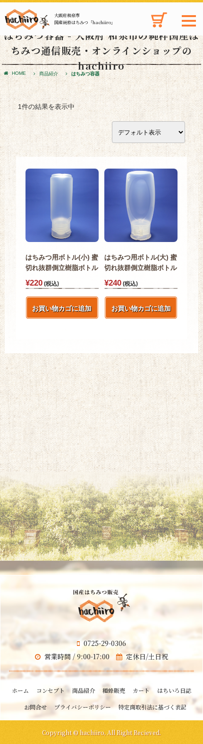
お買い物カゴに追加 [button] (62, 308)
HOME (19, 73)
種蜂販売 (113, 690)
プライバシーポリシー (82, 707)
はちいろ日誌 (174, 690)
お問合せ (35, 707)
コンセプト (50, 690)
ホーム (20, 690)
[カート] (158, 26)
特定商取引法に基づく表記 (152, 707)
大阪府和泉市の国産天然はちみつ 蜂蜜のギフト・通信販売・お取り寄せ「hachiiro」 (27, 19)
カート (141, 690)
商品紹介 (48, 73)
